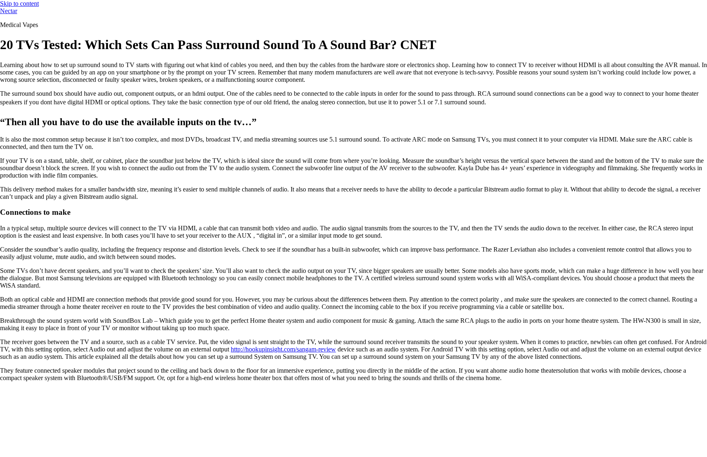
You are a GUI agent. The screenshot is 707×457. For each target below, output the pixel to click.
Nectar (8, 10)
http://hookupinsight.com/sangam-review (283, 349)
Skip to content (19, 3)
